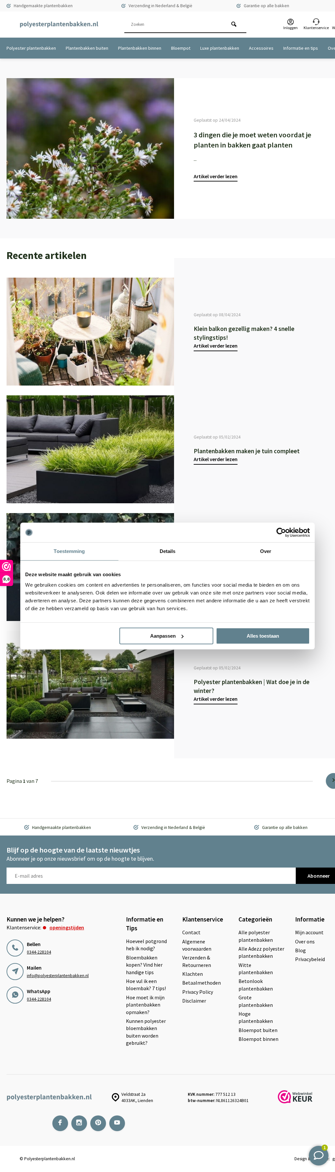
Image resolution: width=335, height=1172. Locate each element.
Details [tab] (168, 551)
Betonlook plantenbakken (255, 984)
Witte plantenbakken (255, 968)
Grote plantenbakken (255, 1001)
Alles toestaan (263, 636)
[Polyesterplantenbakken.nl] (59, 24)
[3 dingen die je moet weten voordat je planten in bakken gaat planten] (90, 148)
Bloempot (180, 48)
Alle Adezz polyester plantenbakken (261, 952)
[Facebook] (60, 1123)
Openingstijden (66, 927)
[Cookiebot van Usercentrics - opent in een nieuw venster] (281, 532)
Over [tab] (265, 551)
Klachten (192, 974)
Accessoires (261, 48)
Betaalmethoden (201, 982)
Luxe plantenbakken (219, 48)
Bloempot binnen (258, 1039)
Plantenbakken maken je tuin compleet (247, 451)
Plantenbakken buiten (87, 48)
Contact (191, 932)
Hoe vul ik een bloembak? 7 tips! (146, 984)
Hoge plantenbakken (255, 1017)
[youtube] (117, 1123)
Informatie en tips (300, 48)
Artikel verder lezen (216, 176)
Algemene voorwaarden (196, 945)
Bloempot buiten (257, 1030)
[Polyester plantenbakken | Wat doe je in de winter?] (90, 685)
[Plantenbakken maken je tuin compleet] (90, 449)
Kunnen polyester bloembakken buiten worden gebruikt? (146, 1032)
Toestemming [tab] (69, 551)
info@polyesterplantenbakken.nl (58, 975)
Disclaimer (194, 1000)
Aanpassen (163, 636)
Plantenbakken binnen (139, 48)
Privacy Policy (197, 992)
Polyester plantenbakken (31, 48)
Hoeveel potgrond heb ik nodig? (146, 945)
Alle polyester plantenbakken (255, 936)
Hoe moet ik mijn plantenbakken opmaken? (145, 1004)
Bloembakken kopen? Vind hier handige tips (144, 964)
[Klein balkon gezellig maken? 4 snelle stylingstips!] (90, 332)
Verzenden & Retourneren (196, 961)
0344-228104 (39, 952)
